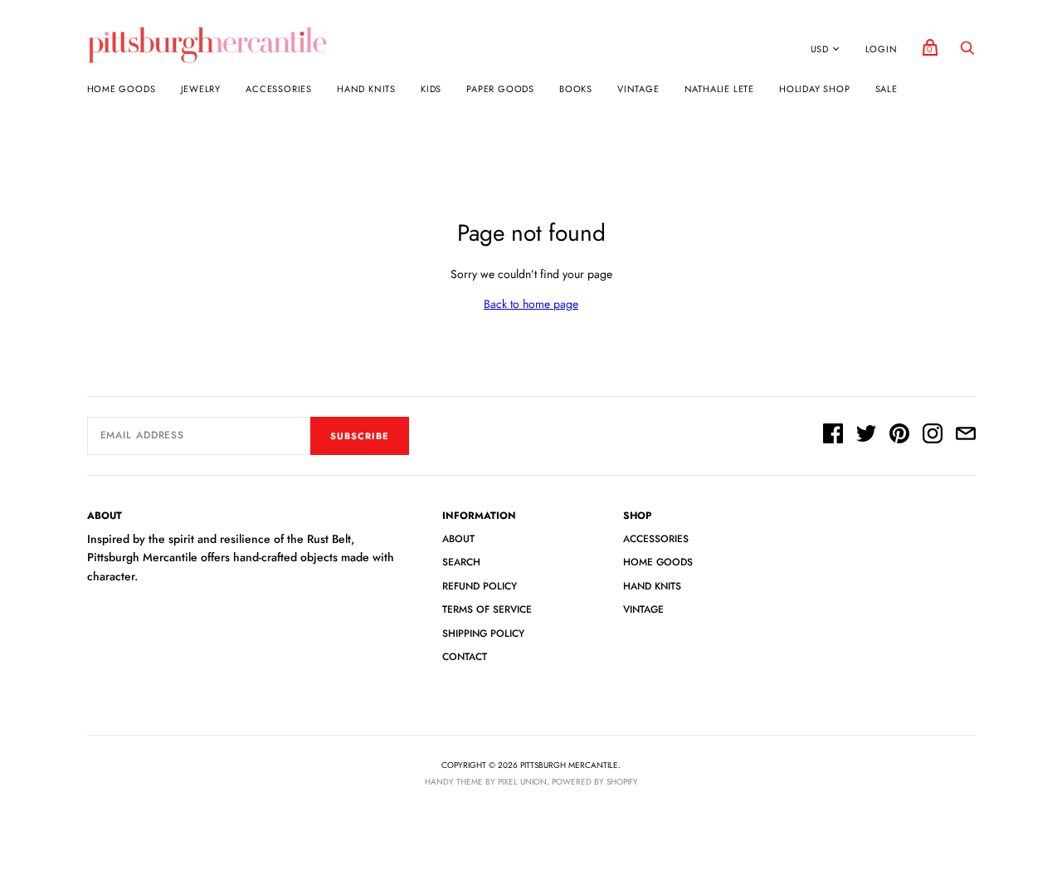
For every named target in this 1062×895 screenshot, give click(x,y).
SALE (886, 88)
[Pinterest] (899, 435)
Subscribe (359, 436)
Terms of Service (487, 609)
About (458, 538)
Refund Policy (479, 586)
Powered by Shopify (595, 781)
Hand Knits (366, 88)
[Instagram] (933, 435)
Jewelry (201, 88)
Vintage (638, 88)
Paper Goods (500, 88)
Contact (464, 656)
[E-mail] (966, 435)
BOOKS (575, 88)
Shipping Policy (483, 633)
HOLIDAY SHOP (814, 88)
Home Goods (121, 88)
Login (881, 49)
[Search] (967, 52)
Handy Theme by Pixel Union (486, 781)
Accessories (279, 88)
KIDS (431, 88)
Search (461, 562)
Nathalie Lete (719, 88)
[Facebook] (833, 435)
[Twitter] (866, 435)
